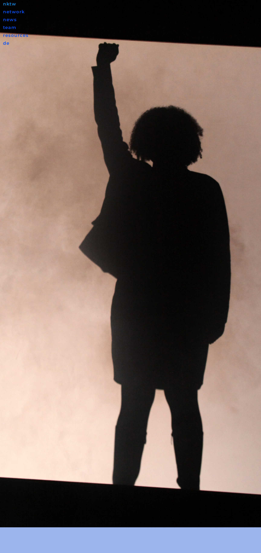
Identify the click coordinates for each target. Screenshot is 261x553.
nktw (9, 3)
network (14, 11)
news (10, 19)
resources (16, 35)
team (9, 27)
